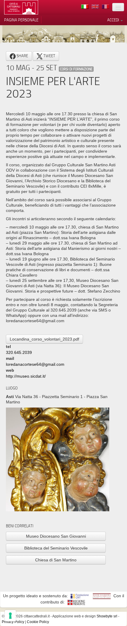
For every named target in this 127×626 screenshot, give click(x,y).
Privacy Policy (13, 622)
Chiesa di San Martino (55, 560)
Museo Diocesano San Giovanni (56, 536)
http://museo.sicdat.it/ (26, 376)
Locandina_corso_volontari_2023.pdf (44, 339)
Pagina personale (21, 20)
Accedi (113, 20)
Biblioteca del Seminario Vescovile (56, 548)
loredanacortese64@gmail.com (35, 364)
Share (22, 55)
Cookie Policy (38, 622)
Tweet (49, 55)
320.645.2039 (19, 352)
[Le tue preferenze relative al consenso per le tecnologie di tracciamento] (10, 615)
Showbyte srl (107, 616)
